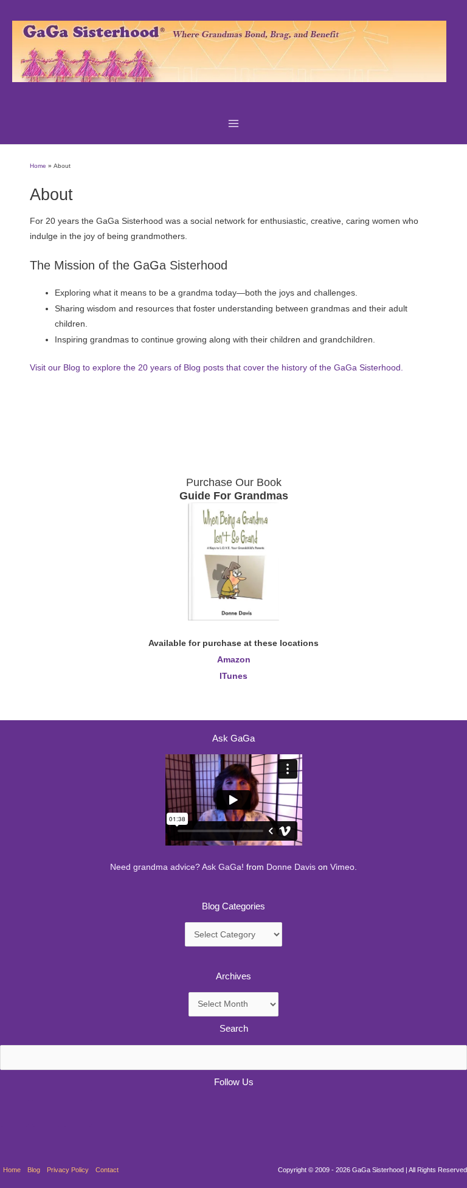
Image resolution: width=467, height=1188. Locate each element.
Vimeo (342, 867)
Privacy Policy (68, 1169)
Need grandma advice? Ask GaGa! (177, 867)
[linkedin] (46, 1113)
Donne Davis (291, 867)
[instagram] (78, 1113)
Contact (107, 1169)
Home (12, 1169)
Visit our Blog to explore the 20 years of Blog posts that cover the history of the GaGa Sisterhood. (216, 367)
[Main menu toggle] (233, 123)
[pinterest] (15, 1113)
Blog (33, 1169)
